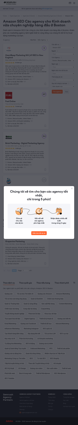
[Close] (72, 188)
